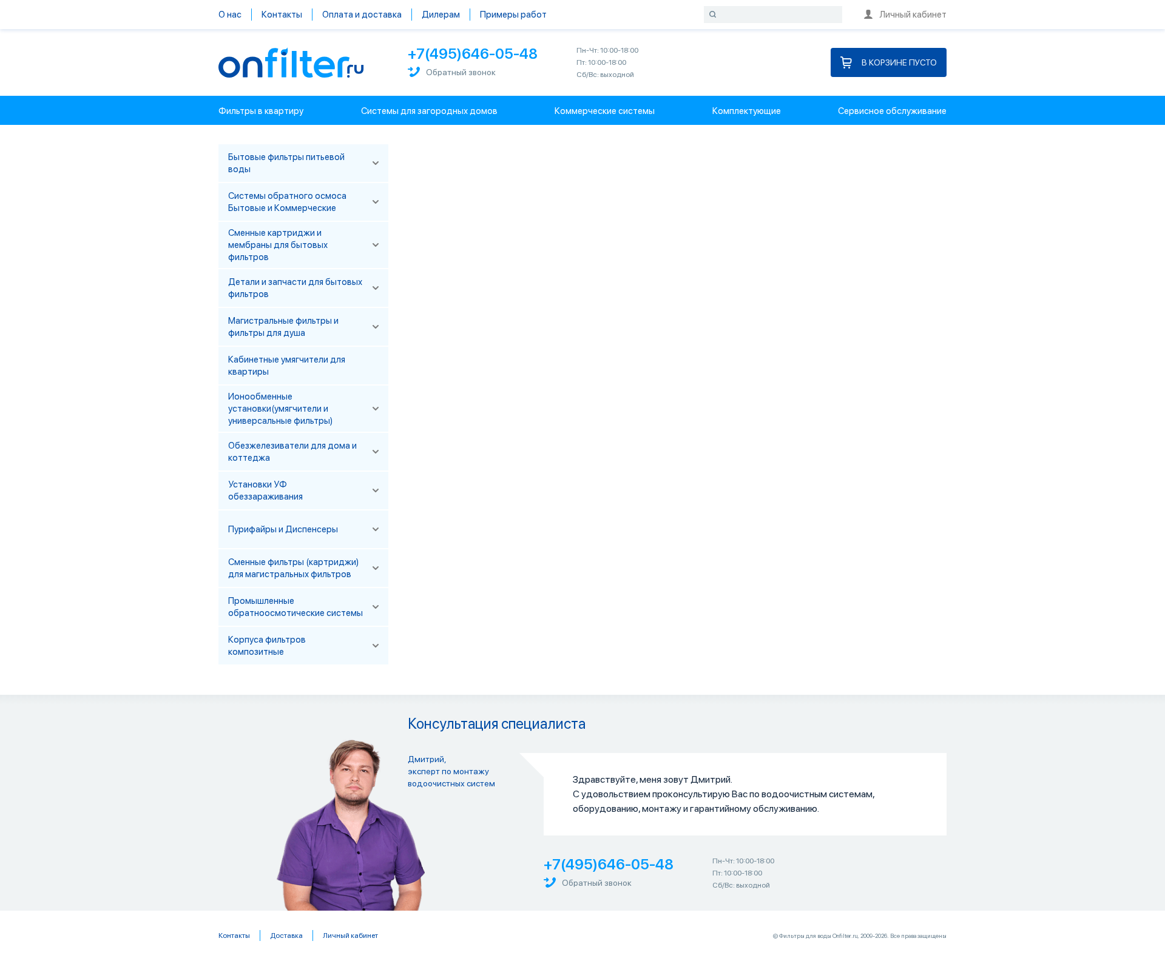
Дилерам (441, 14)
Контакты (282, 14)
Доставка (286, 935)
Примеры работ (513, 14)
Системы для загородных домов (429, 110)
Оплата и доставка (362, 14)
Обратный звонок (461, 72)
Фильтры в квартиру (260, 110)
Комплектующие (746, 110)
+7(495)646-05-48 (473, 53)
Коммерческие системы (605, 110)
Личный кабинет (913, 14)
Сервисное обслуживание (892, 110)
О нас (229, 14)
